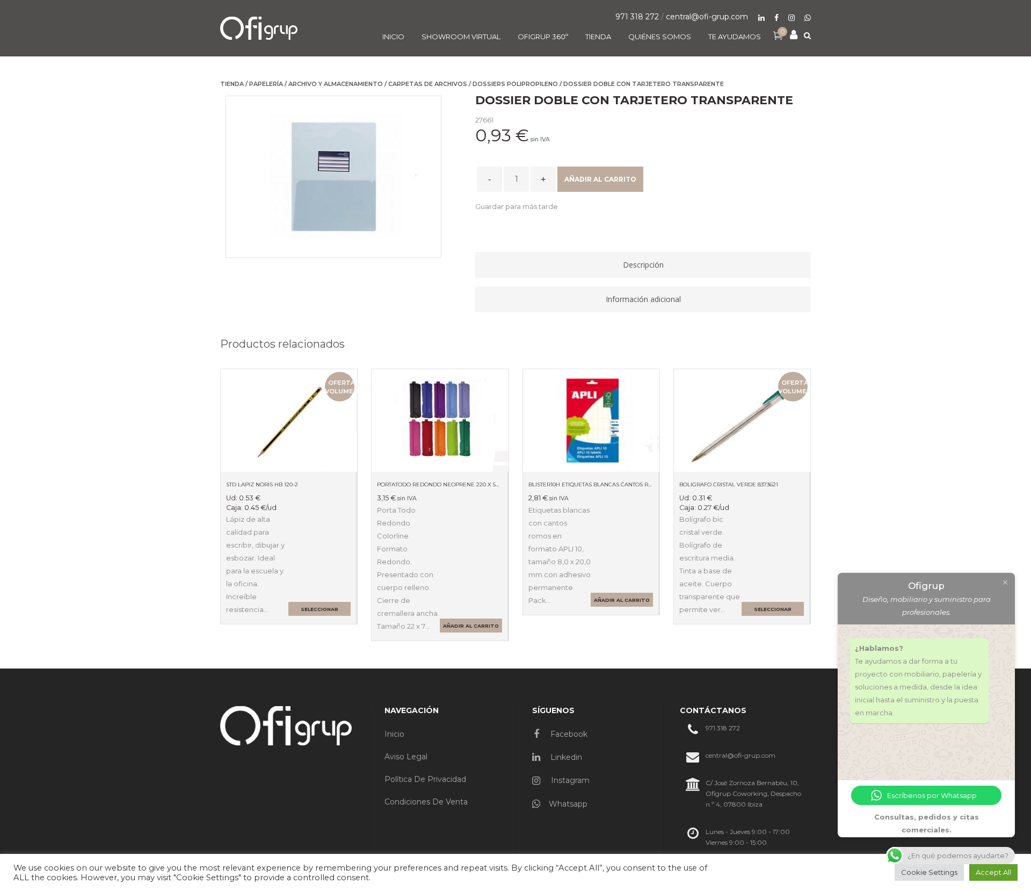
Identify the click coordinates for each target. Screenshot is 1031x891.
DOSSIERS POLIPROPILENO (515, 84)
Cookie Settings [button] (929, 872)
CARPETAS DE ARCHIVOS (427, 84)
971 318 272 (637, 16)
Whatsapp (568, 804)
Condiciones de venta (426, 802)
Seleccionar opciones (319, 611)
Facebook (567, 734)
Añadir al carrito (600, 179)
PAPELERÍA (266, 84)
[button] (516, 206)
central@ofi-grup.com (707, 16)
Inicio (394, 734)
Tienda (232, 84)
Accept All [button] (993, 872)
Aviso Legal (405, 756)
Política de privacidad (425, 779)
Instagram (569, 780)
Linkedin (565, 757)
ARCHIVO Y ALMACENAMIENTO (335, 84)
